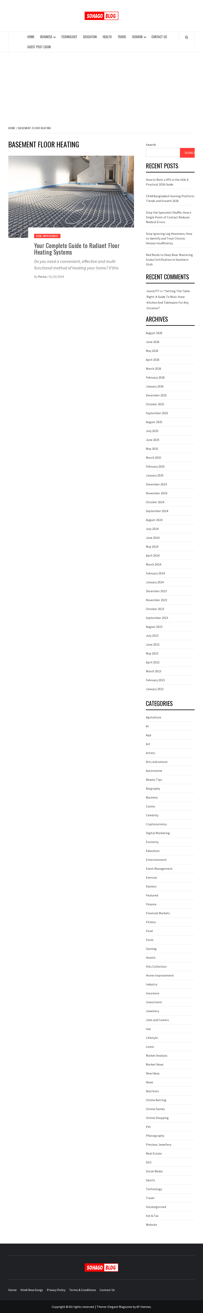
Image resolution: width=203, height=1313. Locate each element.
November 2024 (156, 493)
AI (147, 726)
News (149, 1082)
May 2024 (152, 547)
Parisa (42, 277)
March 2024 (153, 564)
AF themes (143, 1307)
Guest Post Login (39, 47)
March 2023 (153, 671)
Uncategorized (156, 1207)
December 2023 (156, 591)
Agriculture (153, 717)
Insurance (152, 993)
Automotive (154, 771)
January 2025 (155, 475)
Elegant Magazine (119, 1307)
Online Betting (156, 1100)
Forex (149, 940)
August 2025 (154, 422)
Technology (69, 36)
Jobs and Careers (157, 1020)
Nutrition (152, 1091)
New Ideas (153, 1073)
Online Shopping (157, 1118)
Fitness (151, 922)
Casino (150, 806)
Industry (151, 984)
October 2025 (155, 404)
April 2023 (152, 662)
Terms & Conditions (82, 1290)
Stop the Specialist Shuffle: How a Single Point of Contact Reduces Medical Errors (168, 217)
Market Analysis (156, 1055)
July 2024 (152, 529)
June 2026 (152, 342)
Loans (150, 1047)
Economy (152, 842)
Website (151, 1225)
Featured (152, 895)
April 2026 (152, 360)
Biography (153, 788)
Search (151, 145)
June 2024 (152, 538)
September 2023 (157, 618)
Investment (154, 1002)
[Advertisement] (101, 85)
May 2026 (152, 351)
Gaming (151, 949)
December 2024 (156, 484)
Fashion (137, 36)
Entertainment (156, 860)
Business (46, 36)
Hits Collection (156, 966)
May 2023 (152, 653)
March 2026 (153, 368)
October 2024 (155, 502)
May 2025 (152, 449)
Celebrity (152, 815)
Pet (148, 1127)
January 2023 (155, 689)
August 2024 (154, 520)
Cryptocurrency (156, 824)
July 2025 (152, 431)
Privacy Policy (56, 1290)
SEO (148, 1162)
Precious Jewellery (158, 1144)
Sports (150, 1180)
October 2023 (155, 609)
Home (30, 36)
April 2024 (152, 555)
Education (90, 36)
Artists (150, 753)
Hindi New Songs (31, 1290)
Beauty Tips (154, 780)
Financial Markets (158, 913)
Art (148, 744)
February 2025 (155, 466)
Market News (155, 1064)
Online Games (155, 1109)
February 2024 (155, 573)
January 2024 (155, 582)
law (148, 1029)
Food (149, 931)
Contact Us (159, 36)
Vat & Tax (152, 1216)
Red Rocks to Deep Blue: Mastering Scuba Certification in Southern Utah (169, 259)
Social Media (154, 1171)
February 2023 (155, 680)
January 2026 (155, 386)
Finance (151, 904)
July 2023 (152, 636)
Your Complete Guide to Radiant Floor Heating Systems (77, 248)
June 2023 (152, 644)
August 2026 (154, 333)
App (148, 735)
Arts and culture (157, 762)
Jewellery (152, 1011)
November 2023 (156, 600)
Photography (155, 1136)
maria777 (153, 291)
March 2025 (153, 457)
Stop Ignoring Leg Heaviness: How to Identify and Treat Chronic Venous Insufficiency (169, 238)
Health (107, 36)
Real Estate (154, 1153)
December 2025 (156, 395)
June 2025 (152, 440)
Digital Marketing (158, 833)
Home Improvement (47, 236)
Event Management (159, 869)
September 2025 (157, 413)
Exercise (151, 877)
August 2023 (154, 627)
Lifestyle (152, 1038)
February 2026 (155, 377)
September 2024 (157, 511)
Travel (122, 36)
